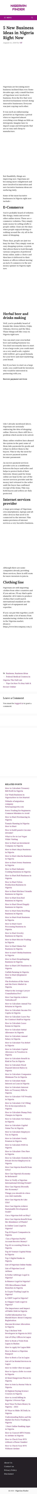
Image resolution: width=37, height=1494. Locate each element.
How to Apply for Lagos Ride (17, 1347)
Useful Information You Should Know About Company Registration (18, 1318)
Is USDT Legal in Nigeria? (16, 1298)
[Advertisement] (18, 66)
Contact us (9, 1466)
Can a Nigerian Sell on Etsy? (18, 1215)
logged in (19, 703)
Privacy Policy (10, 1470)
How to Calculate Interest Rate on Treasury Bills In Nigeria (16, 1090)
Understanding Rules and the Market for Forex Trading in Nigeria (18, 1420)
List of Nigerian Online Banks (18, 1264)
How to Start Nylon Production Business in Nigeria (15, 885)
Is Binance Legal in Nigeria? (18, 1281)
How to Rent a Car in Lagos (17, 1357)
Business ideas (21, 673)
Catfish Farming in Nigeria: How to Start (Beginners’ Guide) (17, 975)
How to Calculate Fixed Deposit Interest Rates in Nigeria (16, 1068)
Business (10, 673)
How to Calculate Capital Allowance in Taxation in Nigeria (16, 1052)
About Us (8, 1462)
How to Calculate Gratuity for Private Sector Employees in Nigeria (18, 1161)
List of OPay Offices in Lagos (18, 1337)
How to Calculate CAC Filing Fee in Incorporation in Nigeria (18, 1106)
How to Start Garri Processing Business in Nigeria (15, 927)
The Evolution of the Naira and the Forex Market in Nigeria (17, 984)
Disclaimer (9, 1474)
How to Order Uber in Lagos (18, 1368)
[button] (32, 17)
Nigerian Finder (19, 7)
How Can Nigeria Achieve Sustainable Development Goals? (16, 1209)
